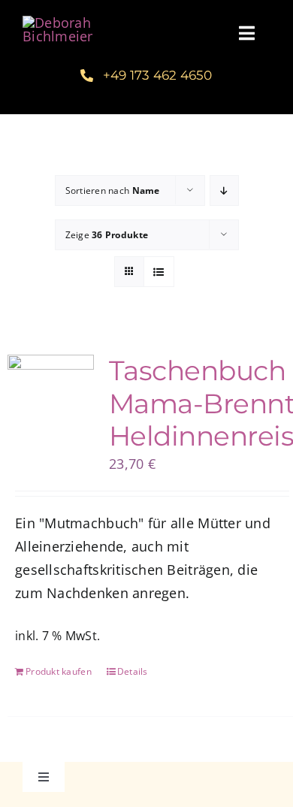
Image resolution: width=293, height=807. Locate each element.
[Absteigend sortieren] (224, 190)
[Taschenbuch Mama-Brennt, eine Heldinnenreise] (51, 384)
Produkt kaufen (59, 671)
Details (132, 671)
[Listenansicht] (159, 271)
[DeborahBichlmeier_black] (80, 23)
